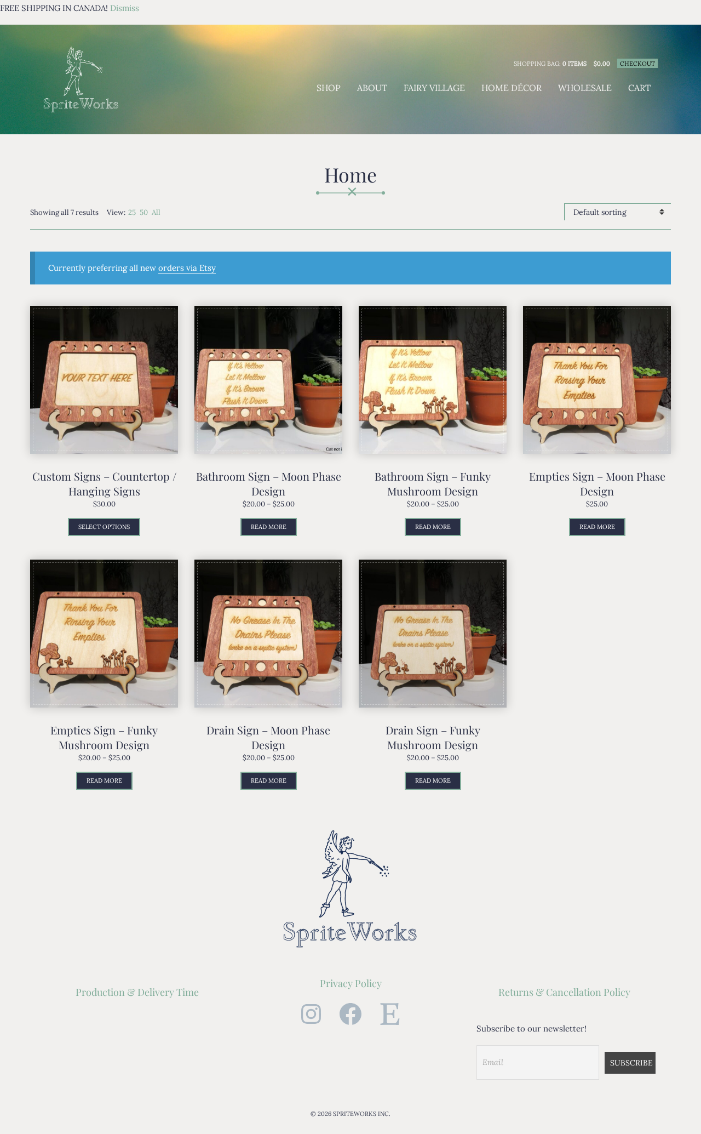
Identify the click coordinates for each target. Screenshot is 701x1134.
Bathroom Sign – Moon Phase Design (268, 483)
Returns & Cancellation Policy (564, 992)
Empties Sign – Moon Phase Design (597, 483)
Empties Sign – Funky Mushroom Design (104, 737)
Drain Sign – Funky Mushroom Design (433, 737)
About (372, 87)
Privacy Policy (351, 983)
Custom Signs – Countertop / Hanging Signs (104, 483)
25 (132, 212)
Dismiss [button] (124, 8)
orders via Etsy (187, 268)
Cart (639, 87)
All (156, 212)
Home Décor (511, 87)
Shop (329, 87)
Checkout (637, 63)
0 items (574, 63)
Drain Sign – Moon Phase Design (268, 737)
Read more (268, 527)
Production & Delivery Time (137, 992)
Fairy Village (434, 87)
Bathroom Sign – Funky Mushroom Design (433, 483)
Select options (104, 527)
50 (144, 212)
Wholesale (585, 87)
